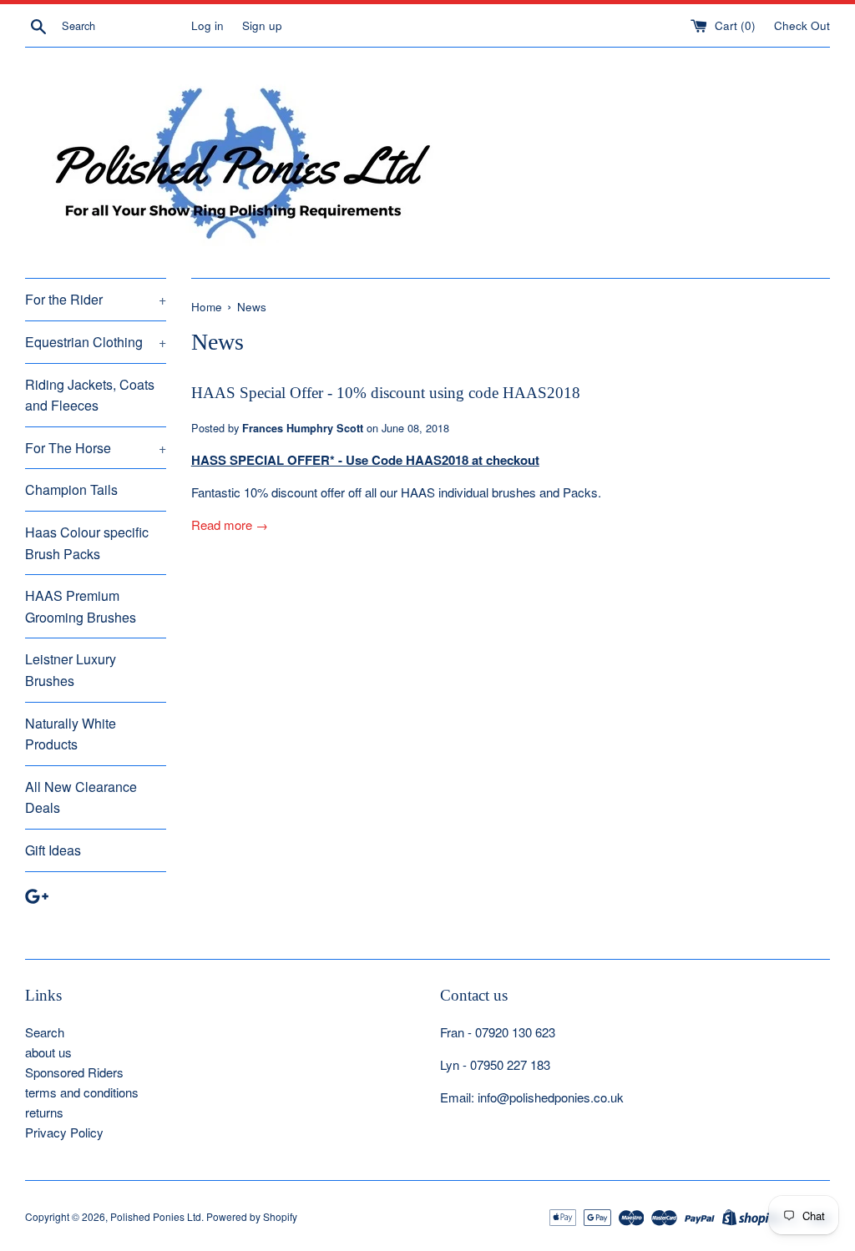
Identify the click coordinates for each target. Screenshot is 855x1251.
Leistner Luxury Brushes (70, 669)
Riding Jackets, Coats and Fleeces (89, 395)
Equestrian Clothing (95, 341)
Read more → (229, 524)
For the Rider (95, 299)
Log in (207, 25)
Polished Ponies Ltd (155, 1216)
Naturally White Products (70, 734)
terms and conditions (82, 1092)
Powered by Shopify (251, 1216)
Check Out (802, 25)
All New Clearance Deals (81, 797)
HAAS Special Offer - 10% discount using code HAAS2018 (385, 392)
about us (48, 1052)
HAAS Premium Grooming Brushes (80, 606)
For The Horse (95, 447)
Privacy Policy (64, 1132)
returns (44, 1112)
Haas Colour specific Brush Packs (87, 542)
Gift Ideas (53, 850)
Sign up (262, 25)
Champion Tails (71, 489)
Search (44, 1032)
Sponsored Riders (74, 1072)
